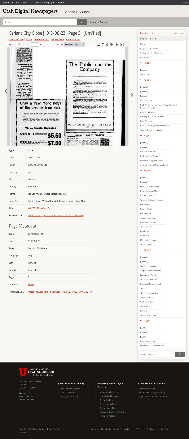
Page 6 (147, 170)
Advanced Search (98, 22)
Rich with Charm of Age (149, 186)
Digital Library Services (70, 388)
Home (6, 2)
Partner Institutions (147, 388)
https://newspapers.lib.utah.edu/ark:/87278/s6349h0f (55, 215)
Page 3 (147, 62)
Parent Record (73, 39)
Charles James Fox (147, 195)
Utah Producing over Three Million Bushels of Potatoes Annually (158, 106)
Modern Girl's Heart (148, 240)
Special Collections (68, 392)
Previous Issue (147, 32)
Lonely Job (144, 231)
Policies (164, 429)
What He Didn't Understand (151, 200)
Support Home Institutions (151, 130)
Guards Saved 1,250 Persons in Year (155, 125)
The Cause (144, 288)
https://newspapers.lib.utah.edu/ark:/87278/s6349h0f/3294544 (61, 291)
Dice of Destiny (146, 209)
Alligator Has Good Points (150, 270)
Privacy (92, 429)
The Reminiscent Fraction (150, 266)
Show (31, 284)
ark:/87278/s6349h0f (39, 208)
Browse (15, 2)
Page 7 (147, 250)
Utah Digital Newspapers (110, 396)
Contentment (145, 57)
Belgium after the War (149, 48)
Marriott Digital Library (110, 392)
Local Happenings (147, 341)
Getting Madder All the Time (151, 53)
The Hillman (145, 74)
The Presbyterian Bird (149, 293)
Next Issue (178, 32)
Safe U (138, 429)
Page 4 (147, 79)
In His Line (144, 204)
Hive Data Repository (109, 415)
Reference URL (41, 39)
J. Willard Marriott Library (30, 381)
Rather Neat (145, 311)
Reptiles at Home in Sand (150, 284)
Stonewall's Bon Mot (148, 279)
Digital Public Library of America (153, 396)
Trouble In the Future (148, 218)
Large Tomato (146, 121)
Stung (142, 44)
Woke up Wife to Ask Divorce (152, 116)
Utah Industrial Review (149, 156)
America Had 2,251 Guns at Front (154, 165)
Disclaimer (151, 429)
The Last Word (146, 226)
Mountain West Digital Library (152, 392)
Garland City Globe (77, 12)
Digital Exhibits (106, 400)
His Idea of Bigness (148, 222)
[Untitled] (144, 70)
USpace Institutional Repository (113, 412)
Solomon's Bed (146, 297)
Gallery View (57, 39)
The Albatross (146, 244)
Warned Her (145, 306)
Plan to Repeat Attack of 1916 (152, 345)
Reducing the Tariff (148, 275)
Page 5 (147, 135)
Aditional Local (146, 100)
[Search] (82, 22)
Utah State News (147, 302)
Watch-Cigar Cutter (148, 315)
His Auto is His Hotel (148, 151)
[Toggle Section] (141, 62)
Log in (185, 2)
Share (29, 39)
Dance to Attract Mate (149, 191)
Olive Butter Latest (147, 112)
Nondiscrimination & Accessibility (115, 429)
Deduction (144, 235)
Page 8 (147, 320)
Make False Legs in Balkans (151, 160)
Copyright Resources (69, 396)
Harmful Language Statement (50, 2)
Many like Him (146, 213)
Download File (16, 39)
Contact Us (27, 2)
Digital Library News (108, 408)
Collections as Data (108, 404)
